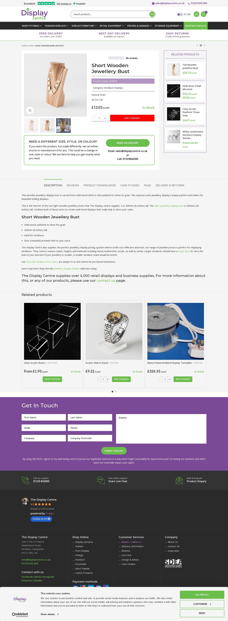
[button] (121, 379)
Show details (48, 614)
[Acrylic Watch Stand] (114, 331)
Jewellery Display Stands (66, 268)
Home (24, 45)
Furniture (80, 559)
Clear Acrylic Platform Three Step (191, 112)
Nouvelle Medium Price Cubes (42, 261)
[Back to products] (201, 45)
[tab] (53, 184)
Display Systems (84, 541)
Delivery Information (132, 546)
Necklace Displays (113, 87)
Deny (202, 613)
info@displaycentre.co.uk (36, 559)
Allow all (202, 594)
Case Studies (128, 563)
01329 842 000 (199, 3)
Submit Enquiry (114, 450)
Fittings (79, 555)
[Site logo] (35, 13)
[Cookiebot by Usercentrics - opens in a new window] (20, 615)
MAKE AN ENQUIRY (128, 143)
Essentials (80, 563)
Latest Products (84, 572)
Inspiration (173, 550)
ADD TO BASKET (132, 118)
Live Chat (126, 555)
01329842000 (130, 159)
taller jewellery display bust (168, 205)
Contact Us (174, 546)
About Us (173, 541)
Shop (31, 45)
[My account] (195, 14)
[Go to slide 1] (112, 391)
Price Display (82, 550)
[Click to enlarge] (30, 110)
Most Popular (82, 568)
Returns (126, 550)
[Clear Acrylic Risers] (52, 331)
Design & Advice (130, 559)
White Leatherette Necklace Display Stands (193, 135)
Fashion (79, 546)
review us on (39, 518)
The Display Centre (44, 499)
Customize (200, 604)
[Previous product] (197, 45)
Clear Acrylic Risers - (40, 362)
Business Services (132, 541)
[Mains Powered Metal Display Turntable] (175, 331)
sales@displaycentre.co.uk (170, 3)
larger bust (184, 251)
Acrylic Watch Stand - (102, 362)
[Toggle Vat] (180, 14)
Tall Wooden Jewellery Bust (190, 66)
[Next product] (204, 45)
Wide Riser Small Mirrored (192, 87)
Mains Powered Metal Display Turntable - (174, 362)
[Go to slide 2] (115, 391)
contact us (106, 280)
